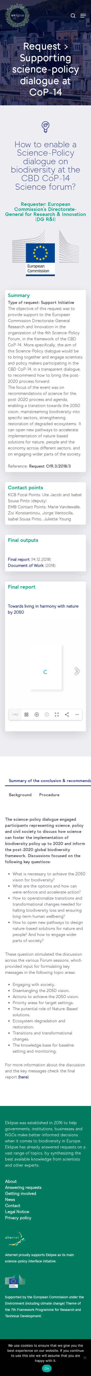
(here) (23, 1077)
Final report (19, 559)
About (11, 1181)
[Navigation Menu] (83, 15)
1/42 (15, 714)
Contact (12, 1205)
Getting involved (20, 1193)
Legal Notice (17, 1211)
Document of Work (26, 565)
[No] (84, 1357)
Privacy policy (18, 1217)
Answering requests (23, 1187)
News (10, 1199)
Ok (46, 1368)
